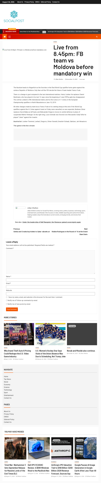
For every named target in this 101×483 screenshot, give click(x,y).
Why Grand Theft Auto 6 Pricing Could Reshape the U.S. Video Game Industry (17, 353)
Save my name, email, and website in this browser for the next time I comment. (35, 297)
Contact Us (56, 2)
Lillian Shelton (59, 79)
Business (53, 461)
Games (6, 461)
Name (8, 276)
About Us (20, 2)
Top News (7, 379)
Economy (7, 385)
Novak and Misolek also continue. (81, 350)
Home (6, 376)
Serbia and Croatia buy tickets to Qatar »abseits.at (32, 230)
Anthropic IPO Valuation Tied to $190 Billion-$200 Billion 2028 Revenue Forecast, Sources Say (68, 31)
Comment (10, 248)
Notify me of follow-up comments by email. (23, 300)
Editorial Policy (46, 2)
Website (9, 290)
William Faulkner (18, 359)
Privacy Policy (29, 2)
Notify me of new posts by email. (19, 304)
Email (8, 283)
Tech (29, 461)
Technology (8, 390)
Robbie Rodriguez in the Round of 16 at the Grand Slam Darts (69, 231)
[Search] (97, 37)
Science (6, 387)
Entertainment (8, 395)
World (6, 382)
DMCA (37, 2)
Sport (55, 41)
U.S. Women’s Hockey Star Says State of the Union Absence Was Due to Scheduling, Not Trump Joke (50, 353)
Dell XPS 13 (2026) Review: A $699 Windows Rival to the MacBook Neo (38, 468)
